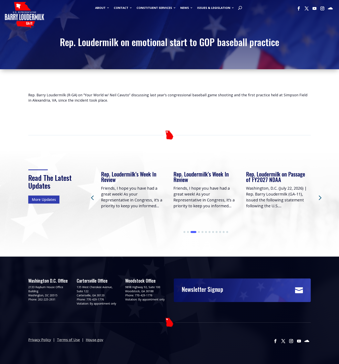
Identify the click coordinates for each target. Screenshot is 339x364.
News (184, 8)
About (100, 8)
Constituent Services (154, 8)
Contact (121, 8)
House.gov (94, 339)
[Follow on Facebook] (299, 8)
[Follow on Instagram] (322, 8)
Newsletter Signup (202, 289)
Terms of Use (68, 339)
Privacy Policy (39, 339)
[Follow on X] (307, 8)
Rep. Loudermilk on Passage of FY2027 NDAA (275, 177)
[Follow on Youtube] (314, 8)
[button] (319, 197)
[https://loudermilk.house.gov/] (24, 15)
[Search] (240, 8)
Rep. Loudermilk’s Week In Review (128, 177)
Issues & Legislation (213, 8)
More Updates (44, 199)
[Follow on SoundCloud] (330, 8)
